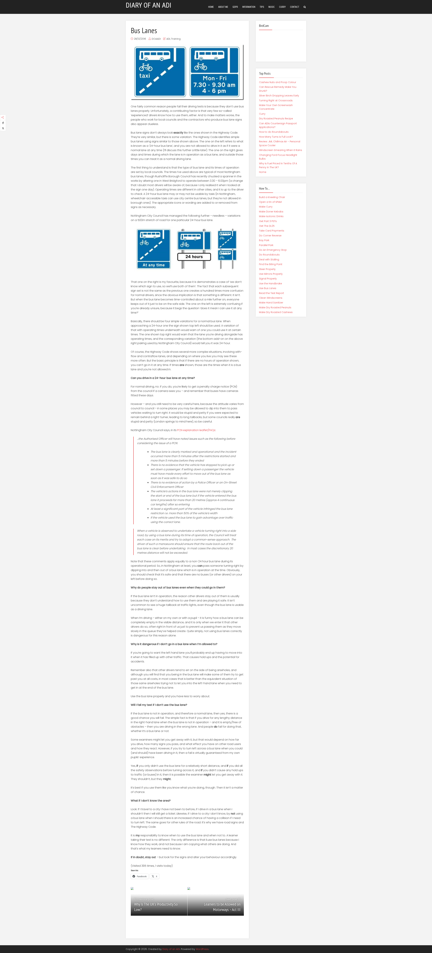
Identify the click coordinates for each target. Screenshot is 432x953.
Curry (282, 7)
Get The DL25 (267, 226)
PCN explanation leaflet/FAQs (196, 430)
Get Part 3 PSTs (268, 221)
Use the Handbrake (270, 283)
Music (271, 7)
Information (248, 7)
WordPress (202, 949)
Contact (294, 7)
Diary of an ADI (171, 949)
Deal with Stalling (269, 259)
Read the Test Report (271, 293)
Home (211, 7)
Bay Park (264, 240)
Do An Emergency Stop (273, 250)
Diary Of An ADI (148, 5)
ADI (168, 39)
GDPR (235, 7)
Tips (262, 7)
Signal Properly (268, 278)
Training (176, 39)
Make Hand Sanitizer (271, 302)
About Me (223, 7)
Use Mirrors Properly (271, 274)
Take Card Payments (271, 230)
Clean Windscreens (270, 298)
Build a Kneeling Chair (272, 197)
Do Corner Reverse (270, 235)
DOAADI (156, 39)
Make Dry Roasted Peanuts (275, 307)
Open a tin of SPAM (270, 202)
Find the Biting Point (270, 264)
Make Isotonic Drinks (271, 216)
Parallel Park (266, 245)
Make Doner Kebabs (271, 211)
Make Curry (266, 206)
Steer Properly (267, 269)
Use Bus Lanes (267, 288)
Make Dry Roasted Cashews (276, 312)
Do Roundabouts (269, 254)
